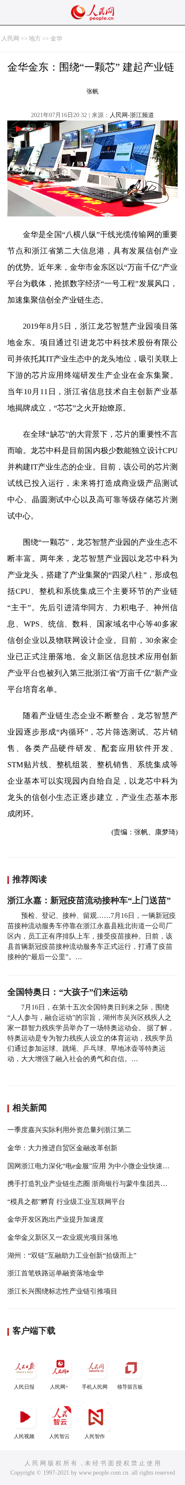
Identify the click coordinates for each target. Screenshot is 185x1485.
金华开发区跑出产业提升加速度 (55, 1219)
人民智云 (59, 1436)
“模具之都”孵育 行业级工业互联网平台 (66, 1201)
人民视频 (24, 1436)
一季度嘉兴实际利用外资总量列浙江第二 (69, 1129)
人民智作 (94, 1436)
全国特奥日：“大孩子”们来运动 (67, 992)
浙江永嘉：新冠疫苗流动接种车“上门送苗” (89, 900)
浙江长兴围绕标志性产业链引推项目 (62, 1291)
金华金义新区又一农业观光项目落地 (62, 1237)
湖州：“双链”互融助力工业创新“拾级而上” (71, 1255)
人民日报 (24, 1387)
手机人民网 (95, 1387)
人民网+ (59, 1387)
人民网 (10, 38)
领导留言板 (130, 1387)
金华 (56, 38)
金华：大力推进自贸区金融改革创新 (62, 1148)
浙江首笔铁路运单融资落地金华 (55, 1273)
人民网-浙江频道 (132, 115)
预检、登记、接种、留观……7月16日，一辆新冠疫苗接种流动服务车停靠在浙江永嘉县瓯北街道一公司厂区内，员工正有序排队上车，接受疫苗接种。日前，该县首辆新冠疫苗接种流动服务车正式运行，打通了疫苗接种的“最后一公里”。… (91, 936)
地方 (35, 38)
